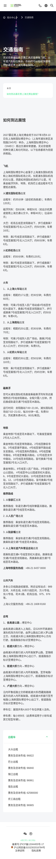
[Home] (16, 5)
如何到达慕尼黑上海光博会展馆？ (23, 94)
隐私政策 (36, 850)
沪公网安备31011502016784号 (29, 847)
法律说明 (19, 850)
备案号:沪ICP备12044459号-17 (28, 844)
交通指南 (29, 17)
